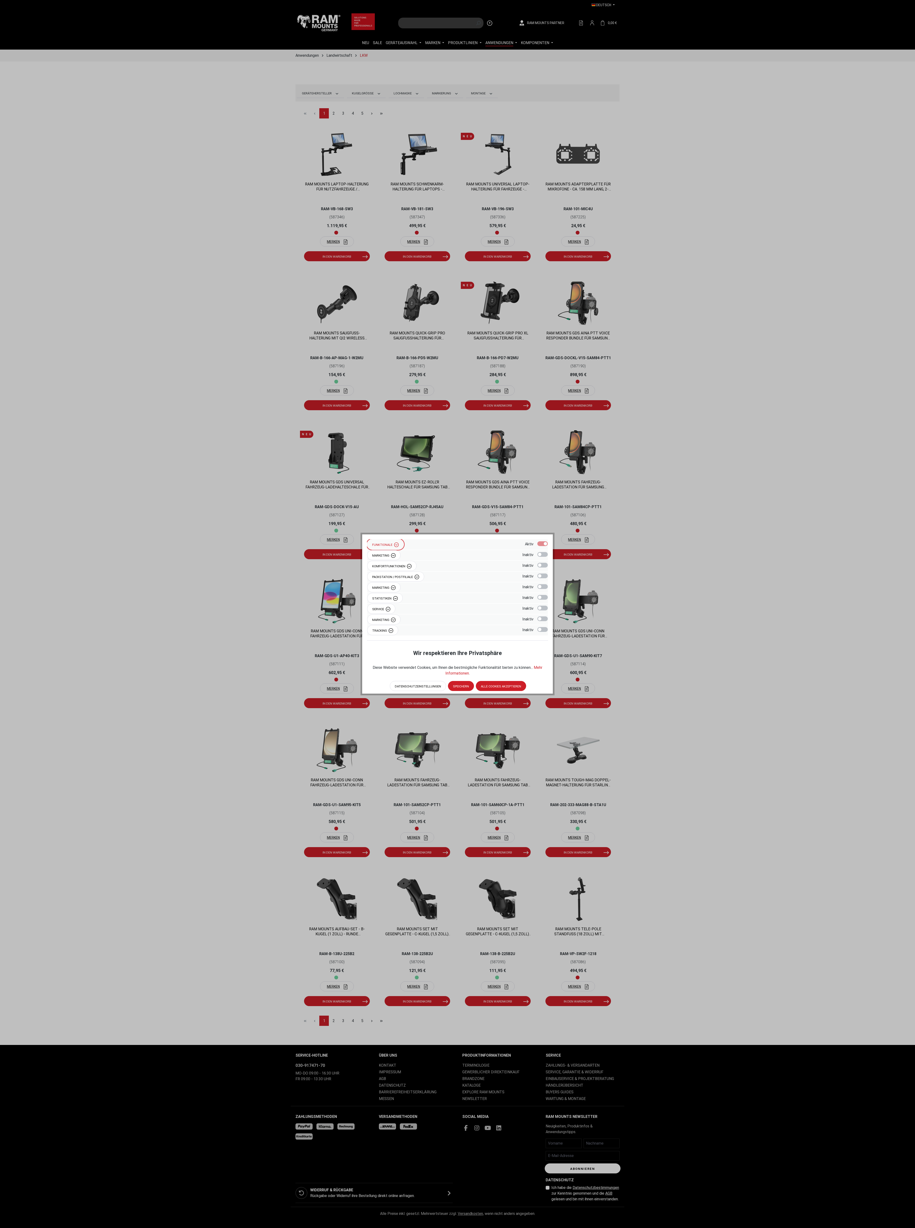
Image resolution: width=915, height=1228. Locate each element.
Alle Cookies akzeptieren (501, 686)
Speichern (461, 686)
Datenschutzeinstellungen (418, 686)
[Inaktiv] (542, 554)
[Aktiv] (542, 543)
